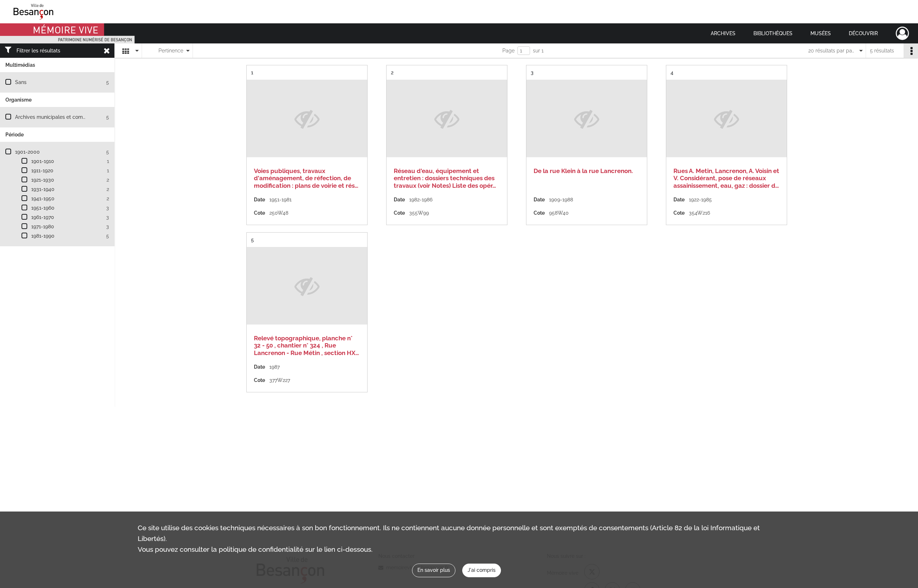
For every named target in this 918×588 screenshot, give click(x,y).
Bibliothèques (772, 33)
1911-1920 (42, 170)
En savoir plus (433, 570)
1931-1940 (43, 189)
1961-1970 (42, 217)
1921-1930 (42, 180)
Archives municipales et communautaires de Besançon (79, 117)
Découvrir (863, 33)
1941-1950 (43, 198)
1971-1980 (42, 226)
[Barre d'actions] (911, 50)
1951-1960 (43, 208)
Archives (723, 33)
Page (508, 50)
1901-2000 (27, 152)
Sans (21, 82)
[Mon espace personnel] (902, 33)
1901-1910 (42, 161)
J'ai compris (482, 570)
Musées (820, 33)
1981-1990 (43, 236)
